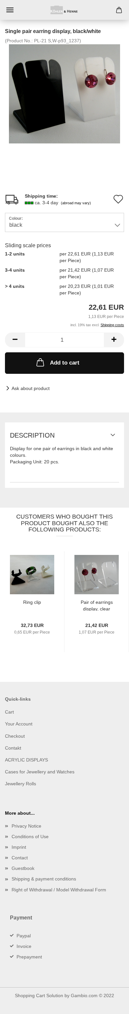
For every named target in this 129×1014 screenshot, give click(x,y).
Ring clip (32, 602)
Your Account (18, 723)
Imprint (19, 847)
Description (32, 435)
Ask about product (31, 388)
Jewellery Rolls (20, 783)
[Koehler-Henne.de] (64, 10)
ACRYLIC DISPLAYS (26, 759)
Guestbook (23, 868)
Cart (9, 712)
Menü (10, 10)
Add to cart (64, 363)
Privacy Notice (26, 826)
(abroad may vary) (76, 203)
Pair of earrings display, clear (97, 605)
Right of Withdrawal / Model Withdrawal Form (59, 889)
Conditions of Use (30, 836)
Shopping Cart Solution (39, 995)
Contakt (13, 748)
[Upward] (111, 1004)
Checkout (15, 736)
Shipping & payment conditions (44, 878)
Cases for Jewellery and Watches (39, 771)
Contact (20, 857)
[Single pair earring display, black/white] (64, 93)
